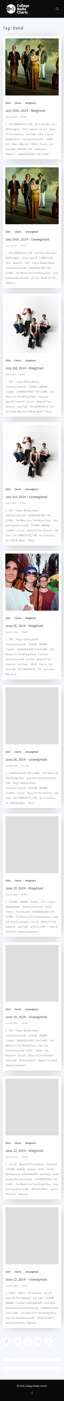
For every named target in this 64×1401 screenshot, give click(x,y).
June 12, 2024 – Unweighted (26, 1279)
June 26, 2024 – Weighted (24, 625)
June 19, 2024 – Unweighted (26, 1017)
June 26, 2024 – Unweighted (26, 759)
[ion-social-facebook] (32, 1393)
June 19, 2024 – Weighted (24, 888)
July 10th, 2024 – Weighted (25, 110)
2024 (7, 103)
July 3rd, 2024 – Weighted (24, 368)
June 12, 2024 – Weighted (24, 1150)
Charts (17, 103)
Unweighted (31, 231)
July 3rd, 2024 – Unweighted (26, 497)
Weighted (30, 103)
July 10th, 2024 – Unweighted (27, 239)
